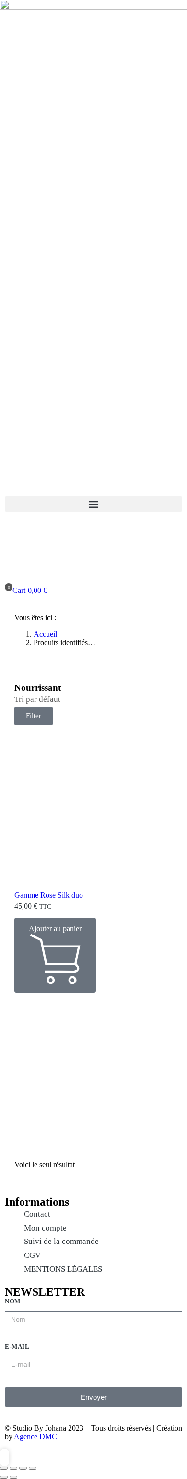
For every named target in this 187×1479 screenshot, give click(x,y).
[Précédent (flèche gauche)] (4, 1477)
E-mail (17, 1346)
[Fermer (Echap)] (4, 1468)
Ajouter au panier (55, 928)
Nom (13, 1301)
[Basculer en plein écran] (23, 1468)
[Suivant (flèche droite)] (13, 1477)
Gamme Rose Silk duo (48, 895)
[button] (93, 504)
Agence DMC (35, 1436)
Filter (33, 716)
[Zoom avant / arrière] (32, 1468)
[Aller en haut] (4, 1457)
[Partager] (13, 1468)
